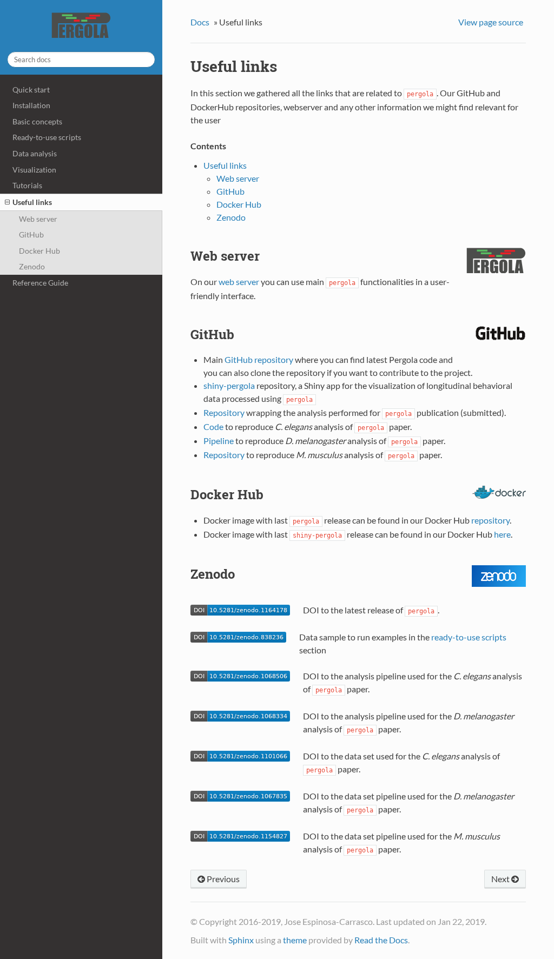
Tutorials (27, 185)
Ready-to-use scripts (46, 137)
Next (501, 879)
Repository (224, 412)
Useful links (32, 202)
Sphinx (241, 940)
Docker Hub (39, 250)
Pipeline (218, 440)
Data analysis (34, 153)
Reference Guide (40, 282)
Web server (38, 218)
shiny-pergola (229, 385)
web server (239, 281)
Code (213, 426)
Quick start (31, 89)
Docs (199, 22)
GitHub (31, 234)
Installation (31, 105)
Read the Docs (381, 940)
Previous (222, 879)
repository (490, 520)
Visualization (34, 169)
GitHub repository (259, 359)
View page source (490, 22)
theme (295, 940)
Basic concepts (37, 121)
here (502, 534)
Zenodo (32, 266)
